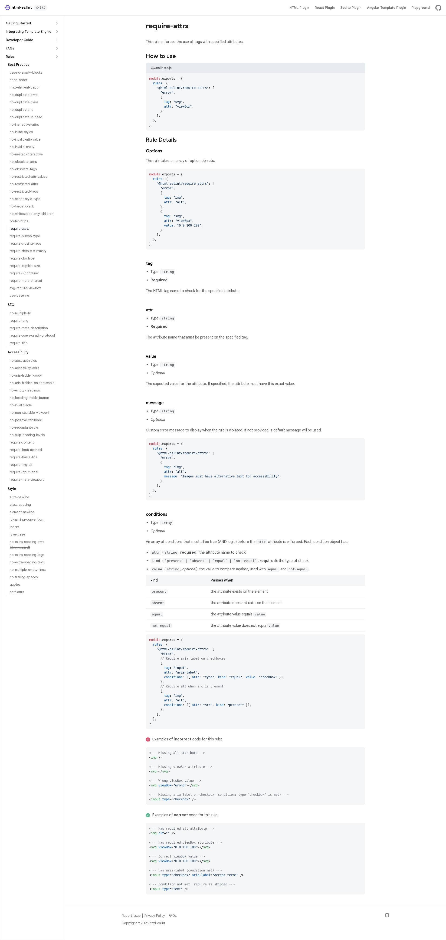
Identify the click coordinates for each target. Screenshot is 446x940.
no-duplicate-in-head (26, 117)
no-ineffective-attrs (24, 124)
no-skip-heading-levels (27, 435)
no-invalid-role (21, 405)
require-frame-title (23, 457)
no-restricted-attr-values (28, 176)
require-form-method (26, 450)
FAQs (173, 916)
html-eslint (22, 7)
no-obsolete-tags (23, 169)
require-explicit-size (25, 266)
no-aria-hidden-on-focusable (32, 383)
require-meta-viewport (27, 479)
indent (14, 527)
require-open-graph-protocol (32, 335)
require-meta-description (29, 328)
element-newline (22, 512)
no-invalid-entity (22, 147)
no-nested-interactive (26, 154)
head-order (18, 80)
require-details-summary (28, 251)
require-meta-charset (26, 281)
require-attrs (19, 229)
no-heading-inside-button (29, 398)
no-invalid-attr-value (25, 139)
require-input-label (24, 472)
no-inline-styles (21, 132)
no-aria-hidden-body (26, 375)
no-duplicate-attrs (23, 95)
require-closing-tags (25, 243)
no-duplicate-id (21, 110)
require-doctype (22, 258)
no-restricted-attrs (24, 184)
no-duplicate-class (24, 102)
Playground (421, 8)
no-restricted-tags (24, 191)
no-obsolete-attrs (23, 162)
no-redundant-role (24, 427)
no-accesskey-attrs (24, 368)
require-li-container (24, 273)
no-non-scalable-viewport (29, 413)
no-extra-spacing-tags (27, 555)
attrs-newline (19, 497)
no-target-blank (22, 206)
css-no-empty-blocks (26, 72)
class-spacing (20, 505)
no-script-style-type (25, 199)
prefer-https (19, 221)
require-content (22, 442)
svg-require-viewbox (25, 288)
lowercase (17, 534)
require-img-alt (21, 465)
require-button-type (25, 236)
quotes (15, 584)
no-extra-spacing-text (26, 562)
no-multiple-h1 (20, 313)
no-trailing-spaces (24, 577)
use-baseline (19, 295)
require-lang (19, 321)
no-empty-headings (25, 390)
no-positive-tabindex (26, 420)
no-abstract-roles (23, 360)
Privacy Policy (154, 916)
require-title (18, 343)
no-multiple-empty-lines (28, 570)
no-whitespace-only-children (31, 214)
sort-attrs (17, 592)
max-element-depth (24, 87)
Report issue (131, 916)
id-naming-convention (26, 519)
